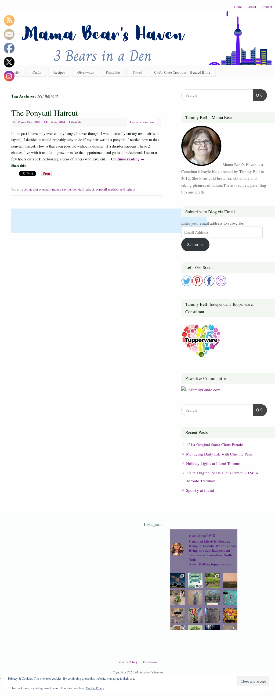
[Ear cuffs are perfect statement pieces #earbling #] (230, 597)
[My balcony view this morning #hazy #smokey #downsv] (230, 580)
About (252, 7)
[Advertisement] (109, 221)
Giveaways (85, 72)
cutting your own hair (36, 189)
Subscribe (195, 244)
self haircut (127, 189)
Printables (113, 72)
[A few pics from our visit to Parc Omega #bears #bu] (212, 580)
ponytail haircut (83, 189)
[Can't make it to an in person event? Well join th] (195, 580)
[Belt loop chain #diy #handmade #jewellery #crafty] (212, 615)
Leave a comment (142, 122)
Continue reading (127, 159)
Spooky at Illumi (200, 490)
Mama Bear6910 (28, 122)
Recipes (59, 72)
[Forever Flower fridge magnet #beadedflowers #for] (195, 597)
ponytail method (107, 189)
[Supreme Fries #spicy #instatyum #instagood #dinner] (230, 615)
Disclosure (150, 662)
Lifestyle (75, 122)
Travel (137, 72)
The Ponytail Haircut (44, 112)
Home (238, 7)
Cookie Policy (95, 688)
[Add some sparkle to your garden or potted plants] (195, 615)
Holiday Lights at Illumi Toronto (213, 463)
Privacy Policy (127, 662)
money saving (61, 189)
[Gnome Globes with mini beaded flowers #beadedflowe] (177, 597)
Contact (267, 7)
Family (15, 72)
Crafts (36, 72)
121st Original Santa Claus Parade (214, 444)
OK (258, 95)
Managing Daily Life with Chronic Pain (219, 454)
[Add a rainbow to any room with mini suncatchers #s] (177, 615)
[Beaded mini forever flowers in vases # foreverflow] (212, 597)
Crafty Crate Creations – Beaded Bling (182, 72)
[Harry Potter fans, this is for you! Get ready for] (177, 580)
